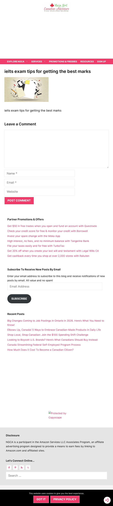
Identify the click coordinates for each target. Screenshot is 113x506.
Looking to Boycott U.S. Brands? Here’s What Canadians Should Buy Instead (52, 339)
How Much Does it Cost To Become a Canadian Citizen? (40, 349)
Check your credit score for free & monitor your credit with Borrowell (47, 231)
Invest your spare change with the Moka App (33, 236)
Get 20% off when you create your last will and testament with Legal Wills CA (53, 250)
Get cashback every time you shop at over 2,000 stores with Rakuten (48, 255)
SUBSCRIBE (19, 298)
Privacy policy (65, 499)
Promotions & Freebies (63, 61)
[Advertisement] (56, 36)
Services (36, 61)
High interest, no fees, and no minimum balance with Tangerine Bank (48, 241)
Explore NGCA (15, 61)
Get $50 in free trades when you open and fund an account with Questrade (52, 226)
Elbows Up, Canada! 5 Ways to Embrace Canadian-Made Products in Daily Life (54, 329)
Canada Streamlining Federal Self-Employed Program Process (44, 344)
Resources (87, 61)
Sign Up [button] (101, 61)
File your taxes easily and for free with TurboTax (35, 245)
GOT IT (41, 499)
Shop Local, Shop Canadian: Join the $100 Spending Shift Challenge (47, 334)
